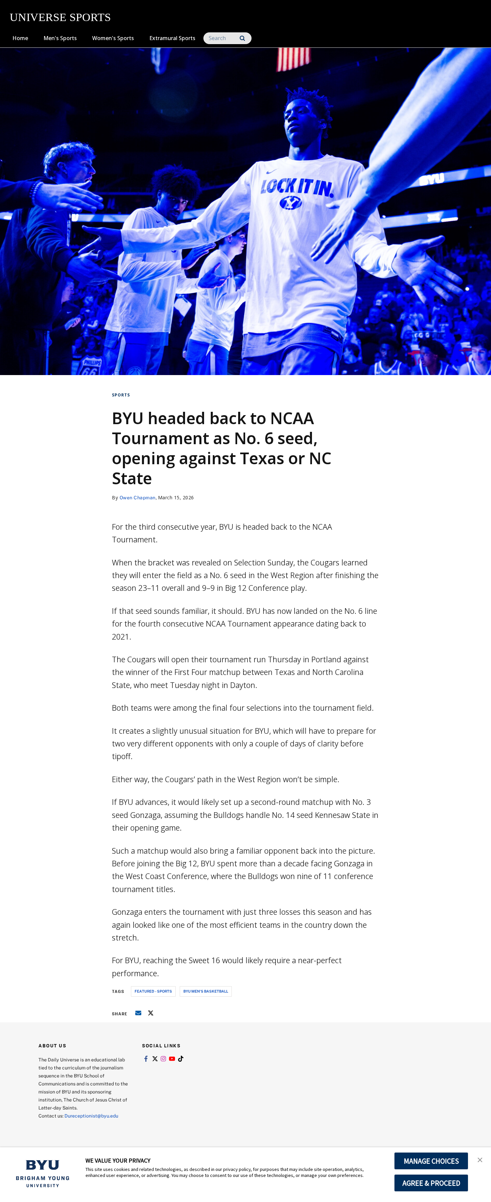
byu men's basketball (205, 991)
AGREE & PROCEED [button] (431, 1183)
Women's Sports (113, 38)
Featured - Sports (153, 991)
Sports (121, 395)
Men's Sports (60, 38)
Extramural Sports (172, 38)
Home (20, 38)
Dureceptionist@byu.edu (91, 1116)
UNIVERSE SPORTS (60, 17)
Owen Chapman (138, 497)
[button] (480, 1159)
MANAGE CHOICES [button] (431, 1161)
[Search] (242, 38)
